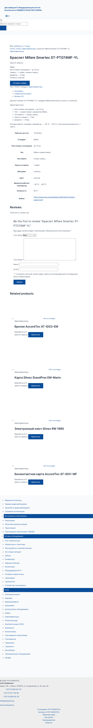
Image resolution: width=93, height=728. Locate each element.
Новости (48, 723)
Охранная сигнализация (14, 511)
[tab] (49, 91)
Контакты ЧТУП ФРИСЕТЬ (48, 712)
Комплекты (9, 628)
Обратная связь (49, 715)
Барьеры (8, 598)
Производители (48, 720)
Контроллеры (10, 632)
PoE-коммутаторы (12, 541)
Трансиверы (10, 578)
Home (12, 49)
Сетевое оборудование (13, 536)
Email (16, 269)
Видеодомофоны (12, 602)
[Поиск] (3, 28)
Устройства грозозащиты (15, 585)
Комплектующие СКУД (14, 624)
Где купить (48, 717)
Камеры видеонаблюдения (16, 504)
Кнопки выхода (11, 620)
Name (16, 264)
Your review (18, 260)
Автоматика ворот (12, 594)
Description (19, 91)
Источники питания (13, 552)
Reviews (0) (19, 96)
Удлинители (10, 582)
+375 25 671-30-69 (11, 693)
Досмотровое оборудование (16, 609)
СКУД (6, 590)
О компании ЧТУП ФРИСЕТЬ (48, 709)
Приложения (10, 528)
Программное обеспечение (15, 516)
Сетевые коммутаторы (14, 574)
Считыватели (10, 639)
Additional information (23, 94)
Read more (35, 335)
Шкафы (8, 658)
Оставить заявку (20, 83)
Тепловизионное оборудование (17, 654)
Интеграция (10, 520)
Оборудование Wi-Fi (13, 570)
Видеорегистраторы (13, 500)
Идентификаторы (12, 617)
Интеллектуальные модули (16, 524)
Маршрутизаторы (12, 563)
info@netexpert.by (7, 701)
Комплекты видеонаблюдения (17, 508)
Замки (7, 613)
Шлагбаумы (10, 650)
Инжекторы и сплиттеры (15, 544)
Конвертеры (10, 559)
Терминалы (9, 643)
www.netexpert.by (7, 705)
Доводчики (9, 606)
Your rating (18, 235)
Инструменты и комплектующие (18, 548)
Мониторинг (10, 567)
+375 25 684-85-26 (13, 689)
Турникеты (9, 646)
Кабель (8, 556)
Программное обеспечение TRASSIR (19, 532)
